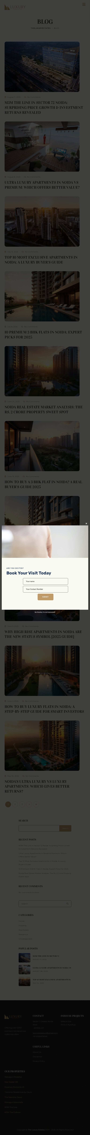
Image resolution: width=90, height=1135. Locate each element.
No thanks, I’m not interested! (45, 612)
